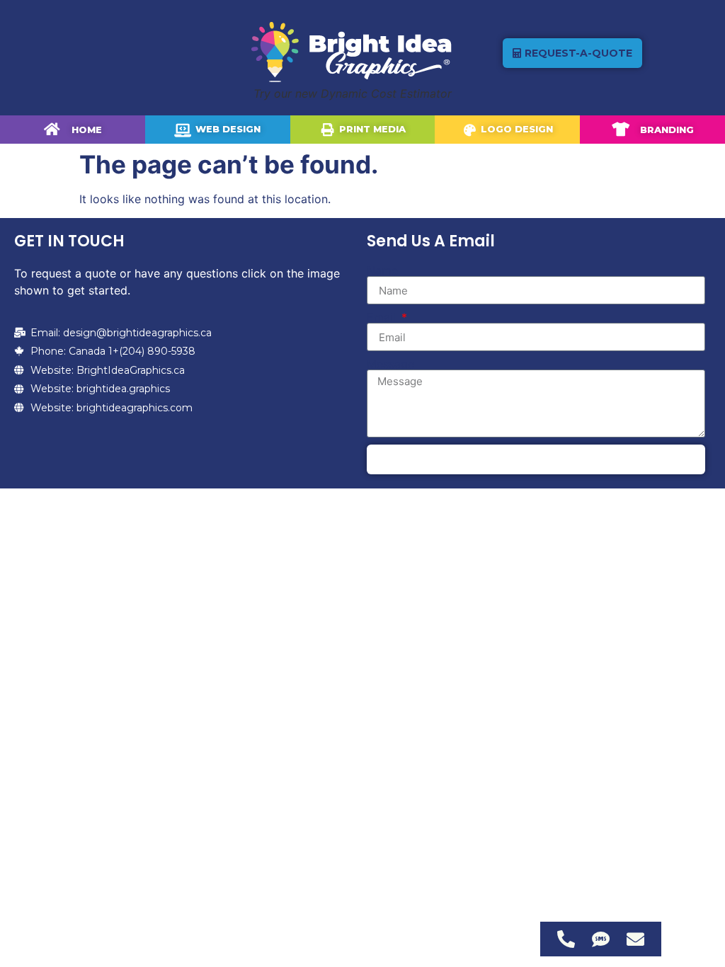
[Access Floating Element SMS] (600, 939)
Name (382, 270)
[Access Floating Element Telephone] (566, 939)
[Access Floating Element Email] (635, 939)
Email (383, 317)
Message (390, 364)
